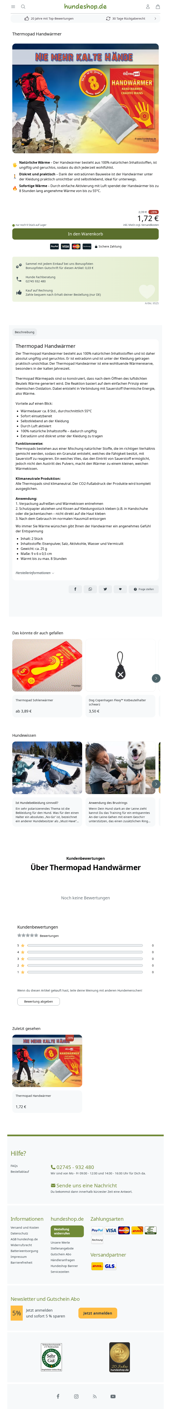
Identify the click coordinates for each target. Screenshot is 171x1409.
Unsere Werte (60, 1242)
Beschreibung (24, 332)
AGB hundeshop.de (24, 1239)
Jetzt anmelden (97, 1313)
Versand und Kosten (25, 1227)
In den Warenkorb (85, 234)
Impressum (19, 1257)
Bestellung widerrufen (62, 1231)
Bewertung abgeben (38, 1001)
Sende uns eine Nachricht (87, 1185)
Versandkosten (150, 225)
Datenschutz (19, 1233)
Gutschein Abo (61, 1254)
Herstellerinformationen (33, 573)
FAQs (14, 1166)
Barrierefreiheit (21, 1262)
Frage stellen (146, 589)
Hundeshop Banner (64, 1266)
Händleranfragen (63, 1260)
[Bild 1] (85, 98)
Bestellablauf (20, 1172)
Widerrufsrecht (21, 1245)
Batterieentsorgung (24, 1251)
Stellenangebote (62, 1248)
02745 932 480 (36, 281)
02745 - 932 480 (75, 1167)
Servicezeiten (60, 1272)
